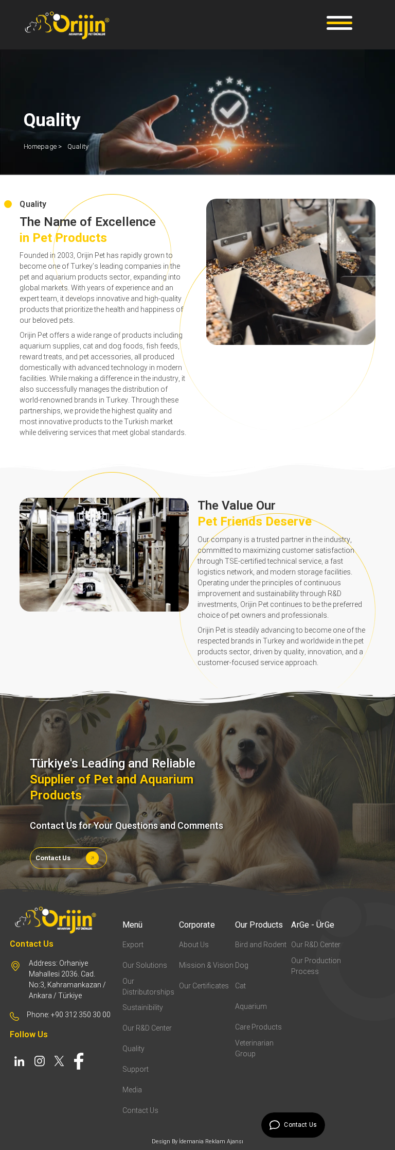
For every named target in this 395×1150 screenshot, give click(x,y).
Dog (241, 965)
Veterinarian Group (254, 1048)
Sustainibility (142, 1007)
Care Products (258, 1027)
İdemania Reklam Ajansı (211, 1141)
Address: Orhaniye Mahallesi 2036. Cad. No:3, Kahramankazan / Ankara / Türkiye (67, 979)
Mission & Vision (206, 965)
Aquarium (251, 1006)
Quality (78, 146)
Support (135, 1069)
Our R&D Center (147, 1028)
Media (132, 1090)
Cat (240, 986)
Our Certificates (204, 986)
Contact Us (52, 858)
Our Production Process (316, 965)
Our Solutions (144, 965)
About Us (194, 944)
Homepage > (43, 146)
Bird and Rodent (260, 944)
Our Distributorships (148, 986)
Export (132, 944)
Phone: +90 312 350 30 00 (69, 1014)
